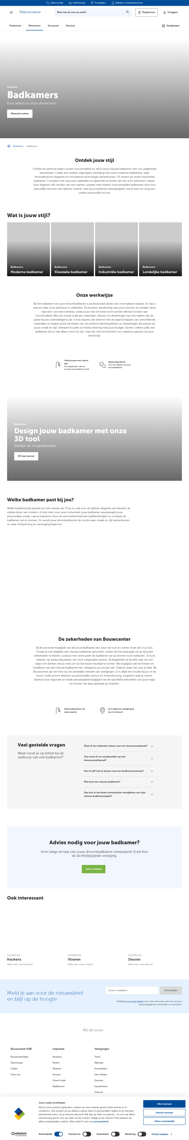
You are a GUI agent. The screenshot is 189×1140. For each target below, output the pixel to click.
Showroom (34, 26)
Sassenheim (100, 1086)
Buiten (56, 1063)
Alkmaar (98, 1063)
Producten (15, 26)
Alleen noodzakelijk (164, 1121)
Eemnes (98, 1080)
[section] (28, 249)
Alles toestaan (164, 1104)
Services (70, 26)
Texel (97, 1057)
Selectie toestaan (164, 1112)
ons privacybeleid (135, 1001)
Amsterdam (100, 1069)
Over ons (16, 1075)
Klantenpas (17, 1063)
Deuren (57, 1075)
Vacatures (53, 26)
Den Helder (100, 1075)
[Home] (29, 13)
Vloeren (57, 1069)
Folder (14, 1069)
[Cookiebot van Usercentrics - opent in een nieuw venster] (19, 1134)
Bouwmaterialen (20, 1057)
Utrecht (98, 1092)
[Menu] (11, 12)
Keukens (57, 1057)
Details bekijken (160, 1134)
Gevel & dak (59, 1080)
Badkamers (59, 1086)
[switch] (87, 1134)
